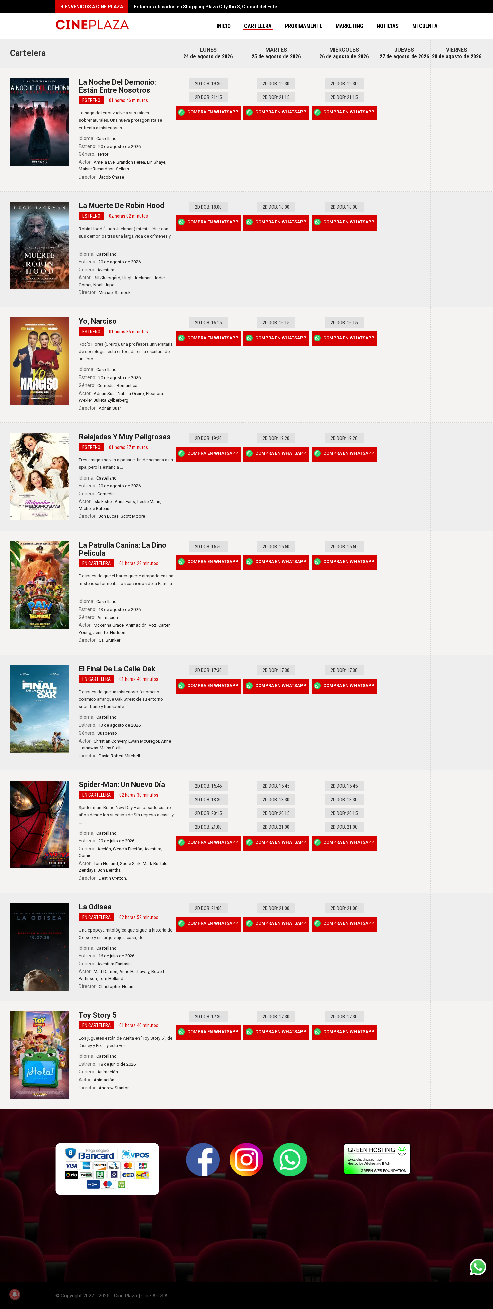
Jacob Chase (111, 177)
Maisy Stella (111, 747)
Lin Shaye (156, 162)
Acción (104, 848)
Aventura (105, 269)
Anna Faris (125, 501)
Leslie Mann (148, 501)
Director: (88, 177)
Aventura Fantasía (114, 963)
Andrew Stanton (114, 1087)
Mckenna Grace (109, 625)
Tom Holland (106, 863)
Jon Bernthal (110, 870)
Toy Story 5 (98, 1015)
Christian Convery (110, 741)
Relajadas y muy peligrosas (125, 437)
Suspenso (107, 733)
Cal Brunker (109, 640)
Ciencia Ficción (127, 848)
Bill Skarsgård (107, 277)
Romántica (127, 385)
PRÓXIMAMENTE (303, 26)
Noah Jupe (103, 284)
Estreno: (87, 146)
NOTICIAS (388, 26)
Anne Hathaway (134, 971)
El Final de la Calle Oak (117, 669)
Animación (107, 617)
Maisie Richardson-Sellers (104, 168)
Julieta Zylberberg (111, 400)
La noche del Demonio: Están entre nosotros (117, 86)
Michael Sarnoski (115, 292)
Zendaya (87, 870)
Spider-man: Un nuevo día (122, 784)
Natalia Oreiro (131, 393)
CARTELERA (258, 26)
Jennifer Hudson (109, 632)
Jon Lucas (109, 516)
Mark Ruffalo (155, 863)
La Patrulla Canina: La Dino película (122, 549)
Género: (87, 154)
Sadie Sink (130, 863)
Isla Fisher (103, 501)
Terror (102, 154)
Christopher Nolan (116, 986)
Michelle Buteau (94, 508)
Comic (85, 855)
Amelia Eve (104, 162)
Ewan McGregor (143, 741)
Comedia (106, 385)
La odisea (95, 907)
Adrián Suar (105, 393)
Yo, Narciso (98, 321)
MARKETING (349, 26)
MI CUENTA (425, 26)
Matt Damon (105, 971)
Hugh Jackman (137, 277)
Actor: (85, 162)
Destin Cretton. (113, 878)
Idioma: (86, 138)
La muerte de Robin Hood (121, 205)
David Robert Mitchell (119, 755)
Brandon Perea (131, 162)
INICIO (224, 26)
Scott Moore (133, 516)
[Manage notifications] (14, 1294)
